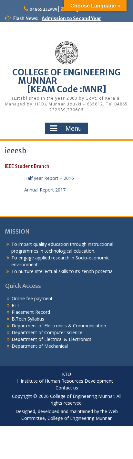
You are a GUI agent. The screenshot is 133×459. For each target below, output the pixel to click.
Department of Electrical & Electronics (51, 339)
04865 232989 (43, 9)
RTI (15, 305)
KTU (66, 374)
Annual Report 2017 (45, 190)
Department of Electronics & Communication (59, 325)
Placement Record (31, 312)
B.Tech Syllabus (28, 319)
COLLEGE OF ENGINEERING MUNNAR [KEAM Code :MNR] (66, 80)
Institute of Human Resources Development (67, 381)
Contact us (67, 388)
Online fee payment (32, 298)
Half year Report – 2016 (49, 178)
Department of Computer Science (47, 332)
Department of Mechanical (40, 346)
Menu (74, 128)
